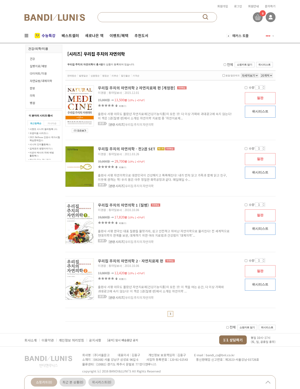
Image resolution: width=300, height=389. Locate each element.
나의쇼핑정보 (271, 17)
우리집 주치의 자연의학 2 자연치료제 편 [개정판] (137, 87)
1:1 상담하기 (233, 339)
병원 (32, 103)
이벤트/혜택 (119, 35)
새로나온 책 (94, 35)
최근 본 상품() (72, 382)
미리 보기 (80, 130)
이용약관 (48, 340)
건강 (32, 59)
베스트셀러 (70, 35)
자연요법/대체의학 (41, 81)
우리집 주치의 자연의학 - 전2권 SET (127, 148)
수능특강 (49, 35)
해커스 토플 (240, 35)
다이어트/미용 (38, 73)
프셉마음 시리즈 (39, 133)
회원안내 (253, 6)
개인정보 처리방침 (71, 340)
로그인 (238, 6)
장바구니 (258, 17)
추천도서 (141, 35)
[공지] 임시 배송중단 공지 (122, 340)
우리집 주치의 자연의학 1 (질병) (124, 205)
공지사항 (95, 340)
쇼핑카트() (44, 382)
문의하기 (270, 6)
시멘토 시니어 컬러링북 (43, 129)
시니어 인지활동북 (40, 144)
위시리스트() (101, 382)
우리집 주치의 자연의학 (131, 124)
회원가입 (222, 6)
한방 (32, 88)
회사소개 (30, 340)
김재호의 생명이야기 (41, 148)
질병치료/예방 (38, 66)
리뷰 (122, 106)
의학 (32, 95)
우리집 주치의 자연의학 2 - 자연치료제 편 (131, 260)
